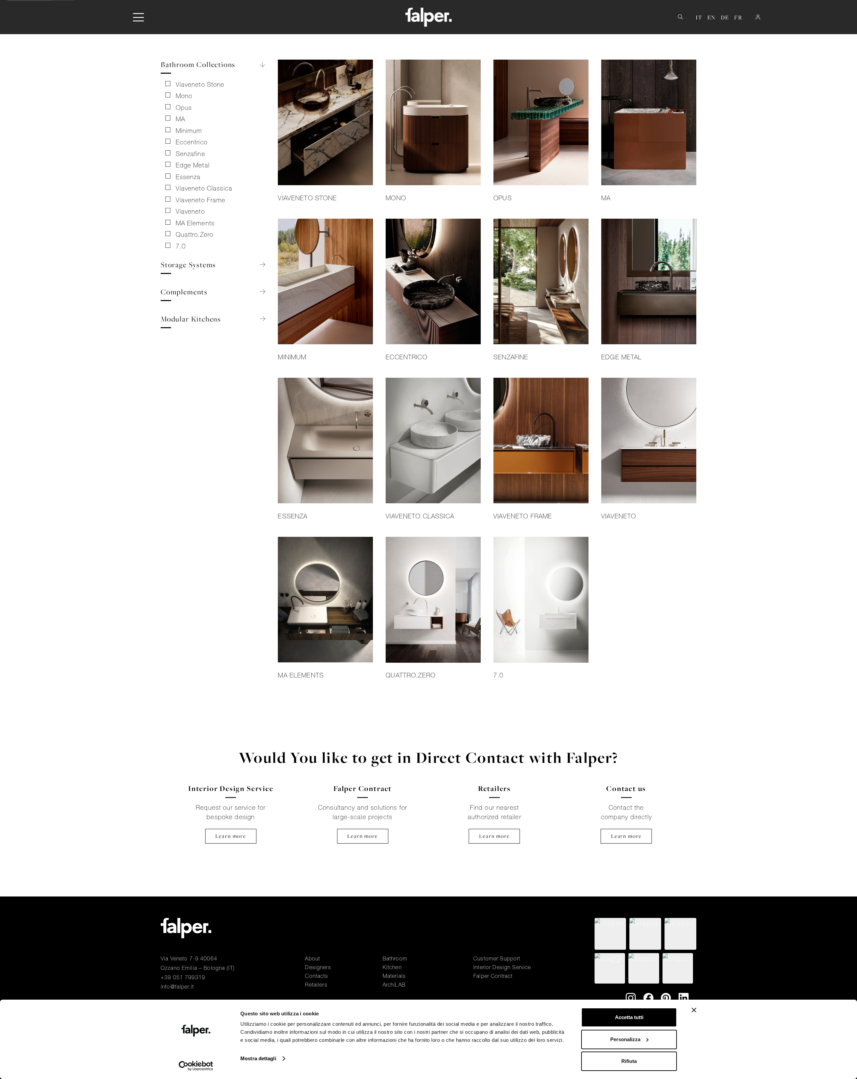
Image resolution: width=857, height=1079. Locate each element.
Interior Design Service (502, 967)
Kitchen (392, 967)
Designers (318, 967)
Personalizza (625, 1039)
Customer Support (496, 958)
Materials (394, 976)
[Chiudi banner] (694, 1010)
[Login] (758, 17)
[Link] (325, 133)
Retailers (316, 984)
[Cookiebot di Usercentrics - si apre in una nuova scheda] (196, 1066)
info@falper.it (177, 986)
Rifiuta (629, 1061)
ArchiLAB (394, 984)
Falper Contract (493, 976)
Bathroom (395, 958)
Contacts (316, 976)
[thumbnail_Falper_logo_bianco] (429, 17)
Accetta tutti (629, 1017)
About (312, 958)
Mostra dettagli (258, 1058)
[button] (138, 17)
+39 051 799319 (183, 977)
